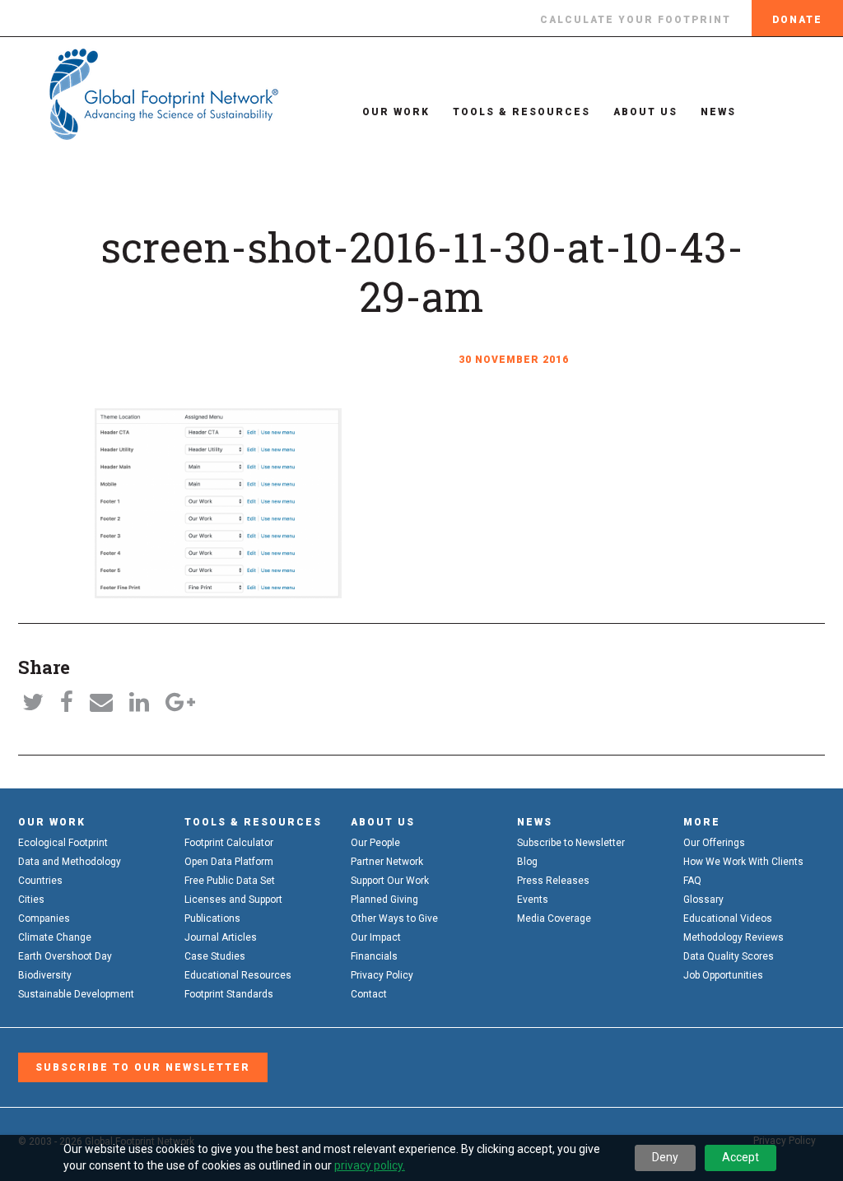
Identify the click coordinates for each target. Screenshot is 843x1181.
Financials (374, 956)
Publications (212, 918)
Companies (44, 918)
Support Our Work (390, 880)
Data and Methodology (69, 861)
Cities (31, 899)
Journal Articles (220, 937)
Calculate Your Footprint (635, 20)
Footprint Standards (228, 994)
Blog (527, 861)
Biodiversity (45, 975)
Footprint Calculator (228, 843)
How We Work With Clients (743, 861)
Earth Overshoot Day (65, 956)
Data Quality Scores (728, 956)
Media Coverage (554, 918)
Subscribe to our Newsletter (142, 1067)
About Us (645, 112)
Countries (40, 880)
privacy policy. (369, 1165)
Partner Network (387, 861)
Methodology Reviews (733, 937)
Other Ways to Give (394, 918)
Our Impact (376, 937)
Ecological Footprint (63, 843)
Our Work (396, 112)
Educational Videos (727, 918)
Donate (797, 20)
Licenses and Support (233, 899)
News (718, 112)
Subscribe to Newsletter (571, 843)
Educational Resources (237, 975)
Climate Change (54, 937)
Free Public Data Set (229, 880)
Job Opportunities (723, 975)
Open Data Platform (228, 861)
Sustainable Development (76, 994)
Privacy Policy (382, 975)
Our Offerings (714, 843)
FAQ (692, 880)
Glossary (703, 899)
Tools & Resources (521, 112)
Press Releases (553, 880)
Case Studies (214, 956)
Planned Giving (384, 899)
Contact (369, 994)
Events (532, 899)
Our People (375, 843)
